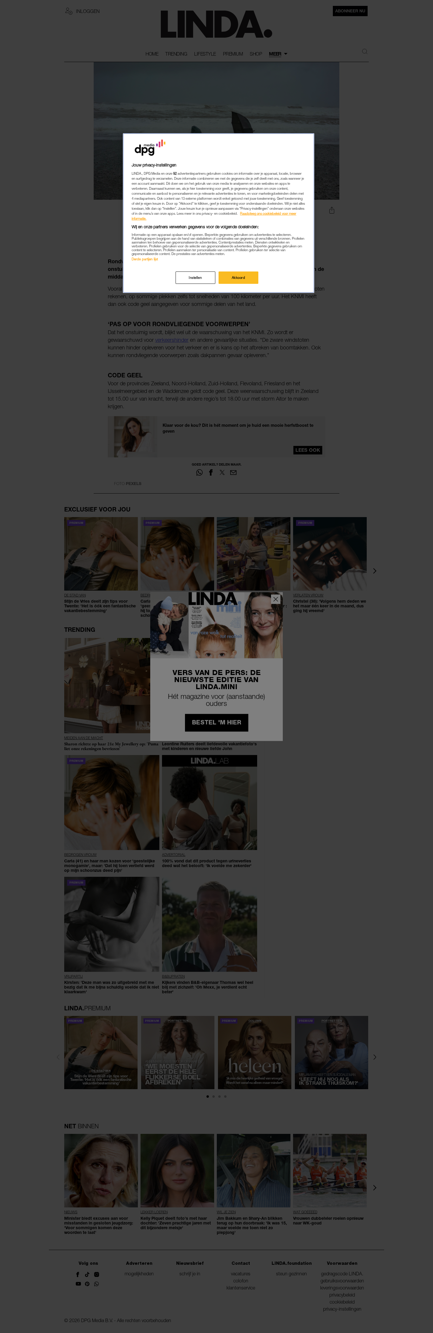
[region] (218, 213)
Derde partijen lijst (145, 259)
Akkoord (238, 277)
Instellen (195, 277)
